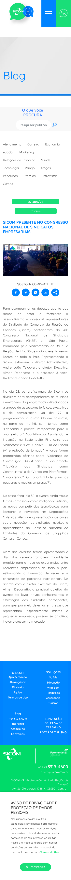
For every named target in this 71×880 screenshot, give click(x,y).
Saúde (45, 160)
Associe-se (18, 729)
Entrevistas (49, 176)
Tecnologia (11, 168)
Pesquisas (10, 176)
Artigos (46, 168)
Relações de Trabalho (19, 160)
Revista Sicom (17, 718)
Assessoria (53, 698)
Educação (53, 682)
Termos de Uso (49, 852)
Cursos (8, 184)
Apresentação (17, 677)
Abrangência (17, 682)
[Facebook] (16, 292)
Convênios (18, 734)
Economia (52, 144)
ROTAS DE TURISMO (53, 732)
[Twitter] (26, 292)
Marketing (26, 152)
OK (53, 125)
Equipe (17, 692)
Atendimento (12, 144)
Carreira (33, 144)
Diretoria (18, 687)
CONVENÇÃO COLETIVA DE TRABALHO (53, 723)
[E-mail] (45, 292)
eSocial (8, 152)
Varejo (30, 168)
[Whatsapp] (63, 14)
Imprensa (17, 723)
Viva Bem (53, 687)
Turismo (53, 703)
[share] (55, 292)
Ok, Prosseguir (35, 867)
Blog (18, 713)
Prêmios (30, 176)
